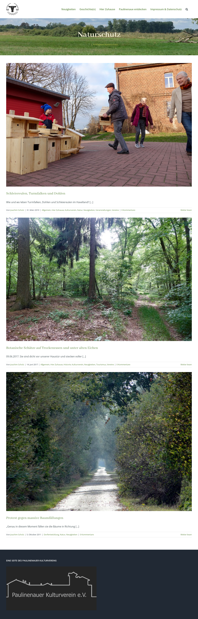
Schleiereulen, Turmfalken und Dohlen (35, 193)
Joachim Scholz (17, 210)
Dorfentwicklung (51, 534)
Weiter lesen (186, 210)
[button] (187, 9)
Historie (67, 364)
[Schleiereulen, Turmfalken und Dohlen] (99, 125)
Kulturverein (70, 210)
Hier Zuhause (58, 210)
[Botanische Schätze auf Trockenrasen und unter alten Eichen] (99, 279)
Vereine (115, 210)
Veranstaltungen (103, 210)
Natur (80, 210)
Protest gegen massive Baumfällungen (34, 518)
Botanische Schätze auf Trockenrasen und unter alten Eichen (52, 348)
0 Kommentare (128, 210)
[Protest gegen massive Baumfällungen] (99, 441)
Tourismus (101, 364)
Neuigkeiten (89, 210)
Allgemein (46, 210)
